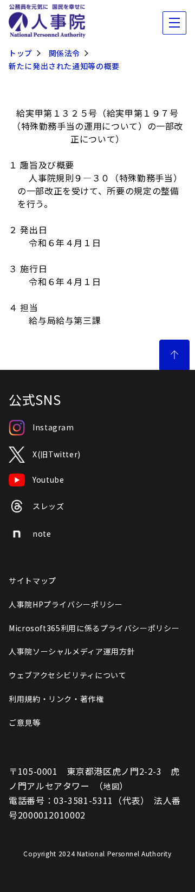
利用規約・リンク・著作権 (56, 698)
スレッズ (48, 506)
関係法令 (65, 53)
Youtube (48, 479)
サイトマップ (32, 580)
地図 (111, 786)
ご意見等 (25, 722)
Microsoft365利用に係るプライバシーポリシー (94, 628)
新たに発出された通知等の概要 (64, 65)
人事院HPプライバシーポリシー (66, 604)
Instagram (53, 427)
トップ (20, 53)
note (41, 533)
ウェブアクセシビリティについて (68, 675)
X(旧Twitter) (56, 454)
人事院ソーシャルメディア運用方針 (72, 651)
